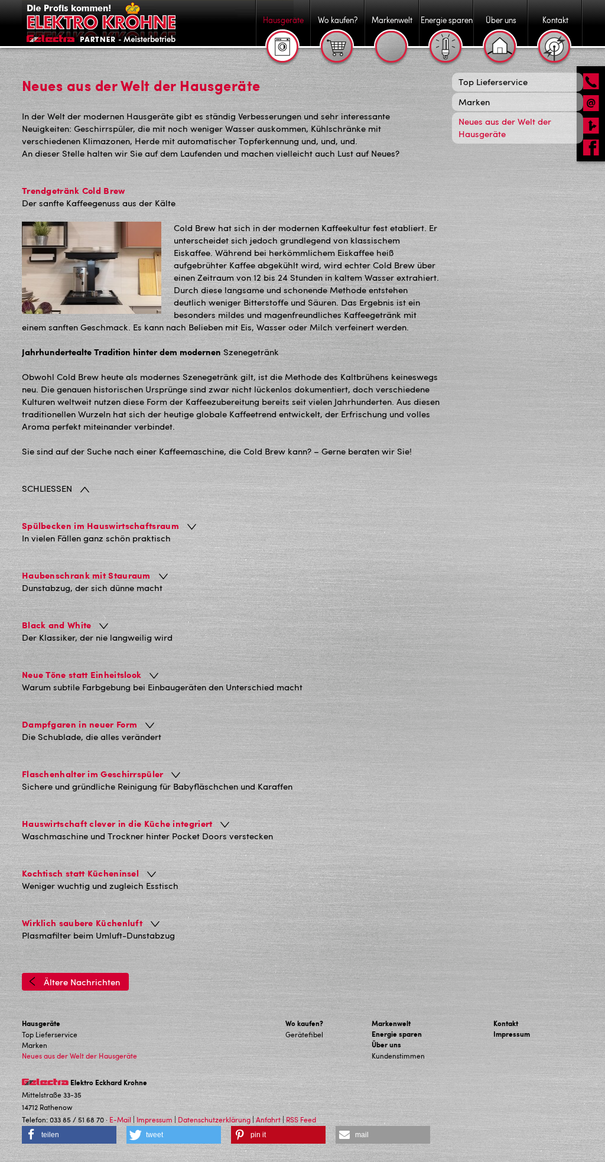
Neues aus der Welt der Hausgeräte (79, 1055)
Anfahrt (268, 1119)
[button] (69, 1135)
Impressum (511, 1034)
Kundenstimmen (398, 1055)
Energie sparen (397, 1034)
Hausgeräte (41, 1023)
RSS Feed (301, 1119)
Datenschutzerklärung (214, 1119)
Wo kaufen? (304, 1023)
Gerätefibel (304, 1034)
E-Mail (120, 1119)
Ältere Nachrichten (80, 982)
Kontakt (505, 1023)
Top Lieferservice (49, 1034)
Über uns (386, 1045)
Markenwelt (391, 1023)
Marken (34, 1045)
